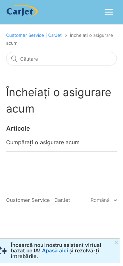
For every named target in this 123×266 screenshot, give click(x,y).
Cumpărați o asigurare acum (43, 142)
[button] (109, 12)
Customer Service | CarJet (34, 35)
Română (101, 200)
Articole (18, 128)
